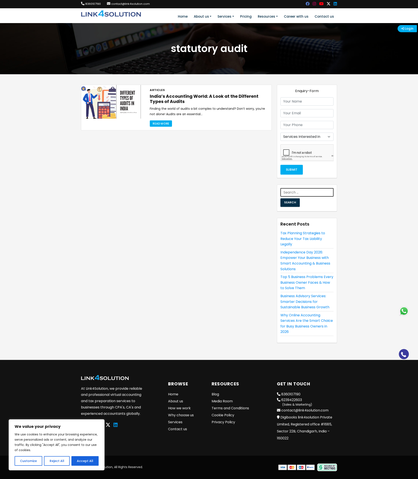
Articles (157, 90)
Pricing (246, 16)
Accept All (85, 461)
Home (183, 16)
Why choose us (181, 415)
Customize (28, 461)
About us (201, 16)
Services (224, 16)
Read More (161, 123)
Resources (266, 16)
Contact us (324, 16)
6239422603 (296, 402)
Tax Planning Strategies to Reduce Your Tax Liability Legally (302, 239)
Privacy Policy (223, 422)
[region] (56, 444)
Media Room (222, 401)
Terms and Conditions (230, 408)
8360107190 (93, 4)
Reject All (57, 461)
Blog (215, 394)
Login (408, 28)
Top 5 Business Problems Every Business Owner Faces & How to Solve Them (306, 282)
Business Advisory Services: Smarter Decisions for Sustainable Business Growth (304, 301)
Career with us (296, 16)
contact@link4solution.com (130, 4)
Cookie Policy (223, 415)
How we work (179, 408)
